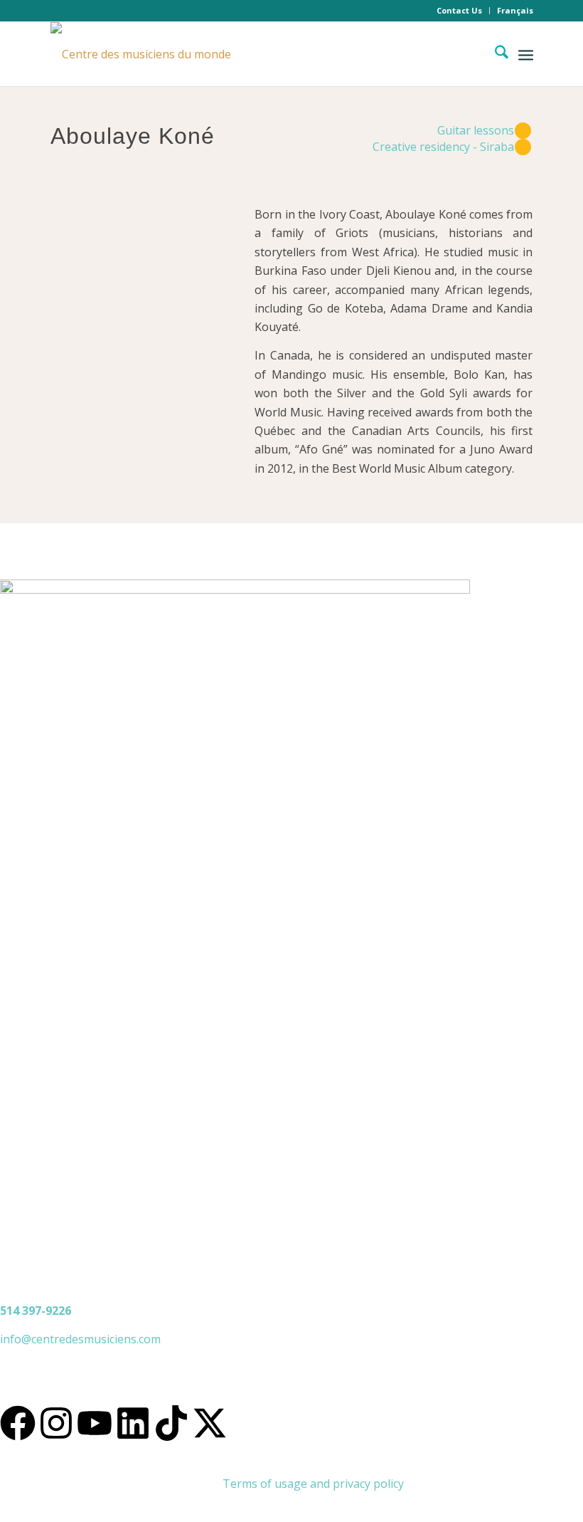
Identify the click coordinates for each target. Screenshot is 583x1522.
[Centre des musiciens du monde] (140, 54)
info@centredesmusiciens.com (80, 1339)
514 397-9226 (35, 1310)
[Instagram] (56, 1423)
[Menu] (525, 54)
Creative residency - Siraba (443, 146)
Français (515, 10)
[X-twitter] (210, 1423)
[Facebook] (18, 1423)
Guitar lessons (475, 130)
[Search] (494, 54)
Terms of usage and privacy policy (313, 1483)
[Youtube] (94, 1423)
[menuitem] (459, 10)
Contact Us (459, 10)
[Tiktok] (171, 1423)
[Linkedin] (133, 1423)
